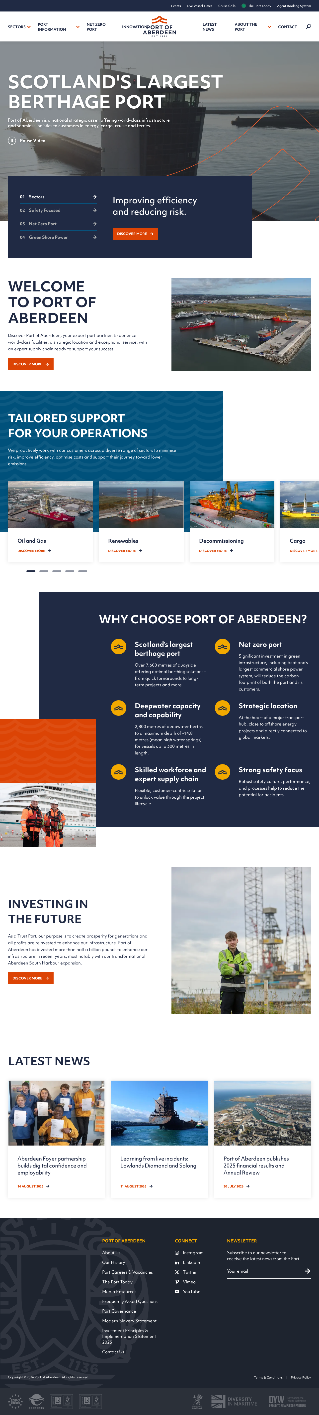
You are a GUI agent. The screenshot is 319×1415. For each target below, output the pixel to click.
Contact (287, 26)
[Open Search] (308, 26)
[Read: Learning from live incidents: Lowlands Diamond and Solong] (159, 1139)
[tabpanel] (176, 217)
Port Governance (119, 1311)
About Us (111, 1252)
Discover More (132, 234)
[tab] (58, 199)
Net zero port (96, 27)
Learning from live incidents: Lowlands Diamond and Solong (158, 1162)
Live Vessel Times (199, 6)
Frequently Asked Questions (130, 1301)
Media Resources (119, 1291)
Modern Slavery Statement (129, 1321)
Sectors (17, 26)
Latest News (210, 27)
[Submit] (307, 1271)
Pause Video (32, 140)
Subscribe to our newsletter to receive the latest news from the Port (263, 1255)
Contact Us (113, 1352)
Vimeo (189, 1282)
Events (176, 6)
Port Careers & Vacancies (127, 1272)
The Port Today (259, 6)
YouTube (191, 1291)
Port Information (52, 27)
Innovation (134, 26)
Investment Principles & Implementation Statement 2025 (129, 1336)
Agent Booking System (294, 6)
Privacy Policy (301, 1377)
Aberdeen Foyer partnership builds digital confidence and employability (52, 1165)
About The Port (246, 27)
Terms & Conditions (268, 1377)
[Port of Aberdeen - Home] (159, 26)
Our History (113, 1262)
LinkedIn (191, 1262)
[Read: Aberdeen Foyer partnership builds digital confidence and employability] (56, 1139)
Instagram (193, 1252)
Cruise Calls (227, 6)
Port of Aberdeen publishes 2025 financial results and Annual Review (256, 1165)
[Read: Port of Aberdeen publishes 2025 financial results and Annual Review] (262, 1139)
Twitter (190, 1272)
